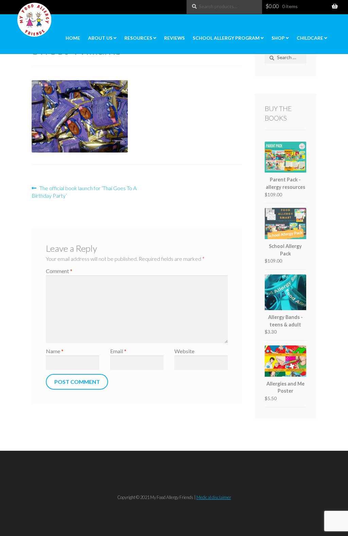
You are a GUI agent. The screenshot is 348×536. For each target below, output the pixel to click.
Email (118, 351)
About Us (100, 38)
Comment (59, 271)
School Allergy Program (226, 38)
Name (55, 351)
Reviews (174, 38)
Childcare (310, 38)
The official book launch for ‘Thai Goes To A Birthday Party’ (84, 191)
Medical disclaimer (213, 497)
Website (184, 351)
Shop (278, 38)
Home (73, 38)
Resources (138, 38)
